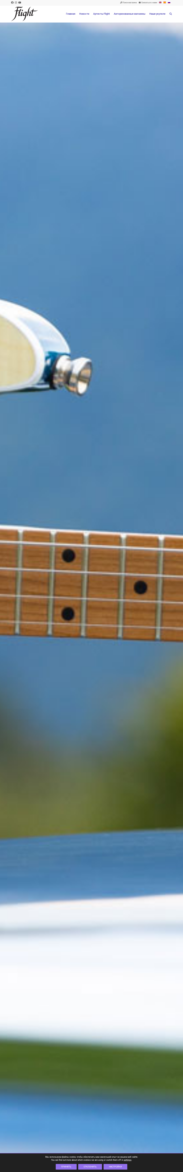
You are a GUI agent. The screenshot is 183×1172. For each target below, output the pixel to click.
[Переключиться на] (160, 2)
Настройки (115, 1166)
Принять (66, 1166)
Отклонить (90, 1166)
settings (127, 1160)
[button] (170, 14)
